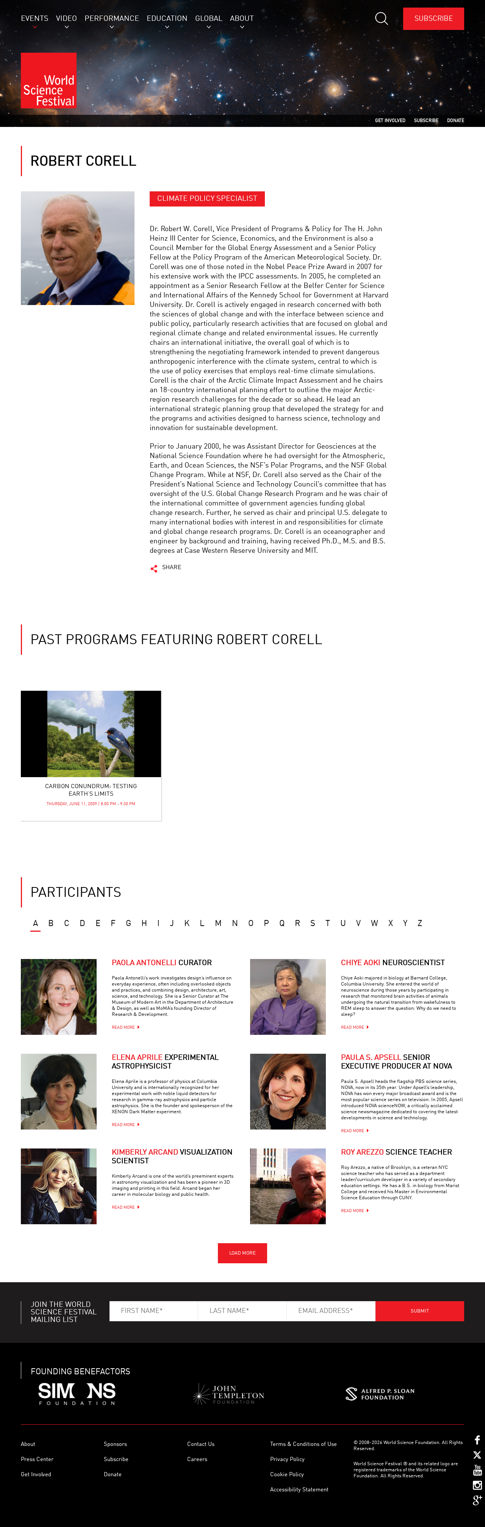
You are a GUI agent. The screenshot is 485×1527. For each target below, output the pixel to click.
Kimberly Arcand (172, 1157)
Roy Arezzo (396, 1152)
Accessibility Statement (299, 1490)
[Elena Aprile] (59, 1092)
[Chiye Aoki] (288, 997)
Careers (197, 1460)
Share (171, 568)
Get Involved (36, 1475)
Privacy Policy (287, 1460)
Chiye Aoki (393, 963)
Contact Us (200, 1444)
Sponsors (115, 1444)
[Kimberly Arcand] (59, 1186)
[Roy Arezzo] (288, 1186)
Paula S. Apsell (396, 1062)
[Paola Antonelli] (59, 997)
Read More (123, 1028)
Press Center (37, 1460)
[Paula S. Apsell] (288, 1092)
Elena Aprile (165, 1062)
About (28, 1444)
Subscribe (434, 18)
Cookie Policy (287, 1475)
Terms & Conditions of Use (303, 1444)
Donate (113, 1475)
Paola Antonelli (162, 963)
